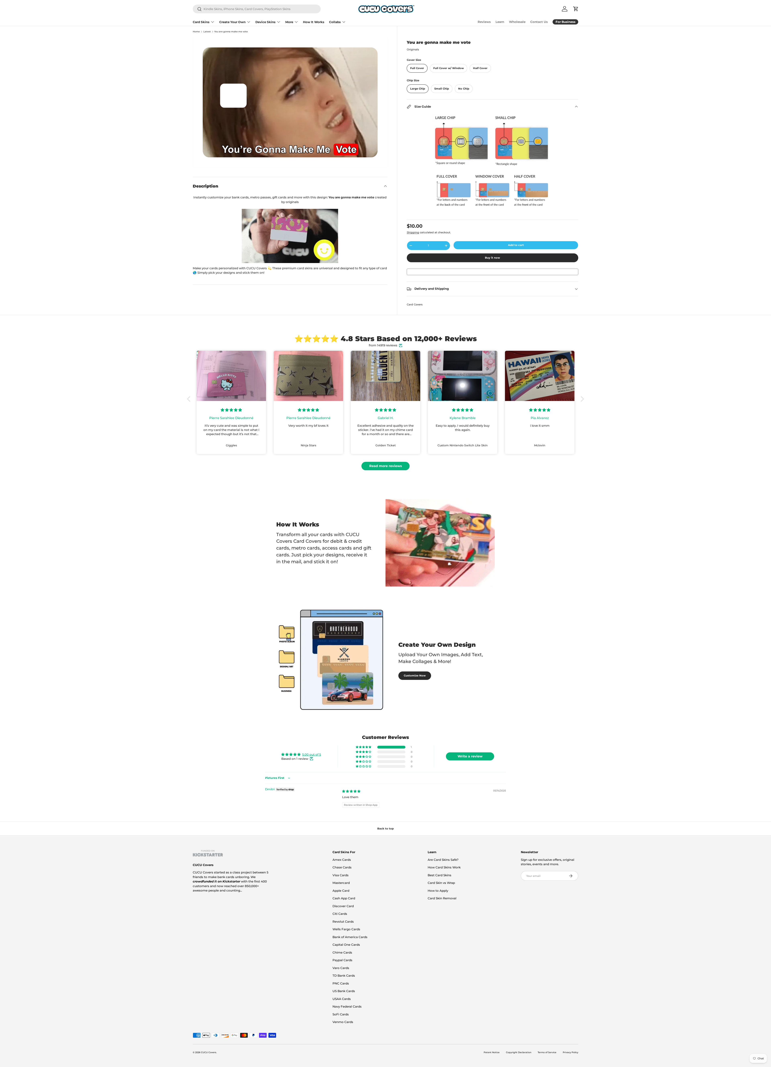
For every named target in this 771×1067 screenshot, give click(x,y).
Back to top (385, 828)
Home (196, 32)
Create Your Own (232, 22)
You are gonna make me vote (231, 32)
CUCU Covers (208, 1052)
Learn (500, 22)
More (289, 22)
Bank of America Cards (349, 937)
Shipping (413, 232)
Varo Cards (340, 968)
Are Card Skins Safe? (443, 860)
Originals (413, 49)
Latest (207, 32)
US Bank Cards (343, 991)
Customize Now (415, 675)
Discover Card (343, 906)
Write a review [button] (470, 756)
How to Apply (438, 891)
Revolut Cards (343, 921)
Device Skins (265, 22)
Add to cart (516, 245)
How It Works (313, 22)
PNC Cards (340, 983)
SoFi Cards (340, 1014)
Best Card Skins (439, 875)
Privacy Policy (570, 1052)
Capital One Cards (346, 945)
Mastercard (341, 883)
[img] (351, 791)
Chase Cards (342, 867)
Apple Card (340, 891)
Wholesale (517, 22)
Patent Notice (492, 1052)
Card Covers (415, 304)
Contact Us (539, 22)
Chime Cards (342, 952)
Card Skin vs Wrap (441, 883)
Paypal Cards (342, 960)
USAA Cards (341, 999)
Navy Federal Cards (347, 1006)
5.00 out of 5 (311, 754)
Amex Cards (341, 860)
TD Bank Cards (343, 975)
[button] (190, 399)
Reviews (484, 22)
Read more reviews (385, 466)
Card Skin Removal (442, 898)
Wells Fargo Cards (346, 929)
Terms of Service (547, 1052)
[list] (290, 102)
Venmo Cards (342, 1022)
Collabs (335, 22)
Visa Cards (340, 875)
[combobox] (257, 9)
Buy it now (492, 257)
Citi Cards (339, 914)
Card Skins (201, 22)
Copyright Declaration (518, 1052)
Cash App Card (343, 898)
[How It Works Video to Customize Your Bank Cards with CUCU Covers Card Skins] (290, 236)
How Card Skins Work (444, 867)
